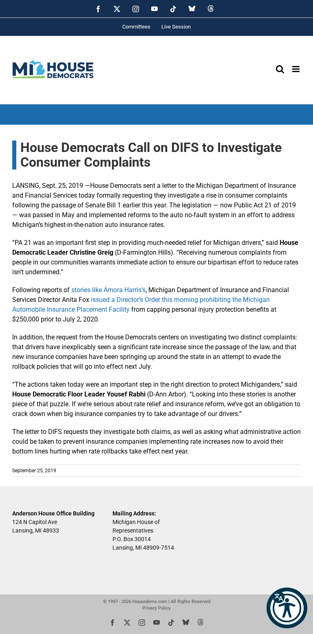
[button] (287, 608)
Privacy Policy (156, 608)
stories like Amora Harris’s (108, 290)
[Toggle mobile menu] (296, 69)
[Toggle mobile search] (280, 69)
